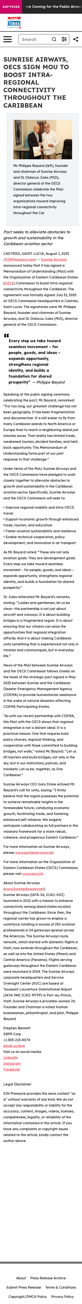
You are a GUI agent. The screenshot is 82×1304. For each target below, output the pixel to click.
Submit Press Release (23, 1287)
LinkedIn (10, 1057)
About (21, 1278)
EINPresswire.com (19, 259)
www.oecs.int (32, 874)
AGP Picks (11, 7)
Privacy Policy (62, 1297)
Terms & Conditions (60, 1287)
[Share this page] (76, 39)
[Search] (54, 39)
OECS (9, 283)
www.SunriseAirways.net (24, 889)
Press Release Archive (48, 1278)
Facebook (11, 1069)
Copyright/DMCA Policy (27, 1297)
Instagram (12, 1063)
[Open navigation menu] (7, 39)
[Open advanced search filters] (64, 39)
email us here (14, 1046)
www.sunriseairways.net (34, 852)
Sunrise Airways (54, 259)
